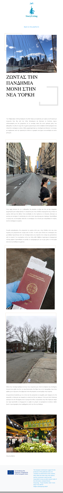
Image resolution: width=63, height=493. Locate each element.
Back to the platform (31, 27)
